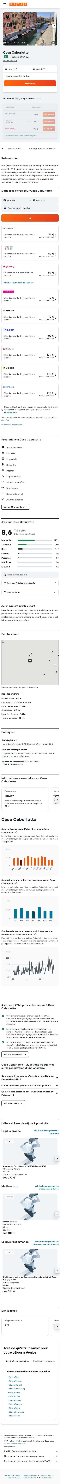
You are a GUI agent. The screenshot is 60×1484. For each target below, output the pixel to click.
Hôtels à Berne (14, 1408)
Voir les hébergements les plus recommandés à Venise (46, 1242)
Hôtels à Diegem (15, 1381)
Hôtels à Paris (13, 1377)
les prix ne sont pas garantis (14, 1443)
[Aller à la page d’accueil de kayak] (18, 4)
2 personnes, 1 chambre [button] (17, 76)
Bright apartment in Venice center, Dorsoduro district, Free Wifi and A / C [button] (29, 1278)
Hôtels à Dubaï (14, 1396)
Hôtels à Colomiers (16, 1412)
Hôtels (17, 1475)
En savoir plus (10, 412)
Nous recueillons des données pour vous (24, 1456)
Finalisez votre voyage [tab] (44, 1361)
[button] (5, 4)
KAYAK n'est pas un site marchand (20, 1451)
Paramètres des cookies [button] (11, 424)
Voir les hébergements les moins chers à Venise (47, 1187)
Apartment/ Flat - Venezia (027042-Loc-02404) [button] (24, 1166)
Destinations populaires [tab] (17, 1361)
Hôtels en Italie (45, 1475)
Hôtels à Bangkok (15, 1404)
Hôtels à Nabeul (14, 1400)
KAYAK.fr (8, 1475)
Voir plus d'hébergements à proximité (46, 1132)
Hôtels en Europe (30, 1475)
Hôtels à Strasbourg (16, 1388)
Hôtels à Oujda (14, 1392)
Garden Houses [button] (10, 1221)
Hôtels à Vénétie (14, 1478)
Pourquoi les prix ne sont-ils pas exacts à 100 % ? (28, 1461)
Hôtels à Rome (14, 1416)
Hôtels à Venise (30, 1478)
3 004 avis (24, 56)
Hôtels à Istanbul (15, 1385)
